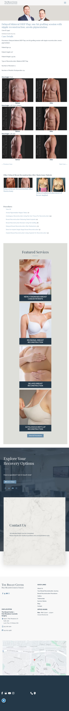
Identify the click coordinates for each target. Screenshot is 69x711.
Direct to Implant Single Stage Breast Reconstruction (22, 229)
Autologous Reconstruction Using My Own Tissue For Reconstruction (27, 216)
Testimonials (41, 598)
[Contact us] (31, 693)
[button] (35, 435)
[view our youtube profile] (12, 488)
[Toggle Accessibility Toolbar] (4, 700)
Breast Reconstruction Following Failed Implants (21, 219)
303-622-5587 (7, 630)
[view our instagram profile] (16, 488)
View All (8, 209)
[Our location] (34, 693)
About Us (40, 588)
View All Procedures (35, 435)
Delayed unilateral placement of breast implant (49, 194)
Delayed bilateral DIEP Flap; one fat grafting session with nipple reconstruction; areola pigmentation (32, 25)
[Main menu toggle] (65, 2)
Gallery (39, 596)
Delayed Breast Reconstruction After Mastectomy (21, 226)
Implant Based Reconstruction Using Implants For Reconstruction (26, 233)
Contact (39, 606)
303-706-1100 (7, 626)
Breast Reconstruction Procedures (47, 593)
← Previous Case (7, 164)
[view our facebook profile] (5, 488)
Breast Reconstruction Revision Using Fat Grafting (21, 223)
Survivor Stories (41, 601)
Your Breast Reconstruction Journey (47, 591)
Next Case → (63, 164)
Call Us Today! (10, 482)
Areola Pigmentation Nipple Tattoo (16, 212)
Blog (38, 603)
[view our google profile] (9, 488)
